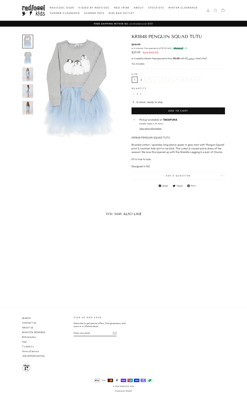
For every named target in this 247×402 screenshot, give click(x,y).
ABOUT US (27, 327)
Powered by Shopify (123, 391)
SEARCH (26, 318)
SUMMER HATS (94, 13)
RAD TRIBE (122, 7)
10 (190, 79)
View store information (150, 128)
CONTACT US (29, 322)
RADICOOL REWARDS (33, 332)
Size (135, 74)
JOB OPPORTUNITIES (33, 356)
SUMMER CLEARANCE (65, 13)
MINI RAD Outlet (121, 13)
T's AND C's (28, 346)
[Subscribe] (114, 333)
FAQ (24, 341)
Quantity (139, 88)
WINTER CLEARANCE (183, 7)
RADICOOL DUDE (62, 7)
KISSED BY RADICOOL (94, 7)
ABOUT (139, 7)
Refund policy (29, 337)
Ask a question (178, 175)
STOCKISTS (156, 7)
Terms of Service (30, 351)
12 (198, 79)
